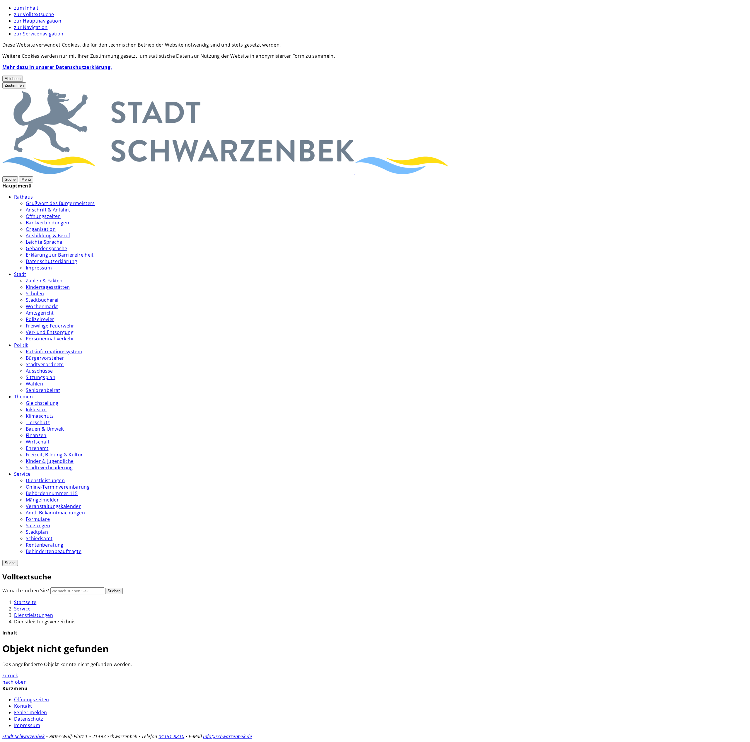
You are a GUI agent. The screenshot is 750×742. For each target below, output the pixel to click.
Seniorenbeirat (43, 390)
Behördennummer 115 (52, 493)
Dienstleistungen (45, 480)
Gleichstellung (42, 403)
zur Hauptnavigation (37, 21)
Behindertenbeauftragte (53, 551)
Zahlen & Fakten (44, 280)
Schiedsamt (39, 538)
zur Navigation (30, 27)
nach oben (14, 682)
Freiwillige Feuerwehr (50, 326)
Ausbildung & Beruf (48, 235)
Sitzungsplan (40, 377)
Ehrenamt (37, 448)
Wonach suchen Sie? (25, 590)
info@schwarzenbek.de (227, 736)
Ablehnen (13, 78)
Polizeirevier (40, 319)
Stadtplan (37, 532)
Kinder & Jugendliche (50, 461)
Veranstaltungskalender (53, 506)
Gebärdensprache (46, 248)
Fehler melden (30, 712)
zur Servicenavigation (39, 33)
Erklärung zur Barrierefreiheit (60, 255)
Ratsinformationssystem (54, 351)
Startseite (25, 602)
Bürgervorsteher (45, 358)
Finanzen (36, 435)
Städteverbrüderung (49, 467)
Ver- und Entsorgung (50, 332)
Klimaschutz (40, 416)
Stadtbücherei (42, 300)
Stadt (20, 274)
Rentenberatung (44, 545)
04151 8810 (171, 736)
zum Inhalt (26, 8)
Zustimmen (14, 85)
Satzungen (38, 525)
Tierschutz (38, 422)
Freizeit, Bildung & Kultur (54, 454)
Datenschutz (28, 719)
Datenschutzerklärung (51, 261)
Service (22, 474)
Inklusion (36, 409)
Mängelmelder (42, 500)
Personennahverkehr (50, 338)
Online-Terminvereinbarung (58, 487)
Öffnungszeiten (43, 216)
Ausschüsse (39, 371)
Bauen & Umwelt (45, 429)
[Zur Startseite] (354, 172)
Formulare (38, 519)
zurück (10, 675)
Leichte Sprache (44, 242)
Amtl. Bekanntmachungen (55, 512)
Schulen (35, 293)
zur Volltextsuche (34, 14)
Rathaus (23, 197)
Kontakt (23, 706)
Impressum (39, 268)
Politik (21, 345)
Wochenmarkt (42, 306)
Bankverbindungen (47, 222)
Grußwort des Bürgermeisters (60, 203)
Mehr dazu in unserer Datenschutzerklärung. (57, 67)
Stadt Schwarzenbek (23, 736)
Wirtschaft (38, 442)
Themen (23, 396)
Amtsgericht (40, 313)
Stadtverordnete (45, 364)
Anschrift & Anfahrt (48, 210)
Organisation (41, 229)
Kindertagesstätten (48, 287)
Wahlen (34, 384)
